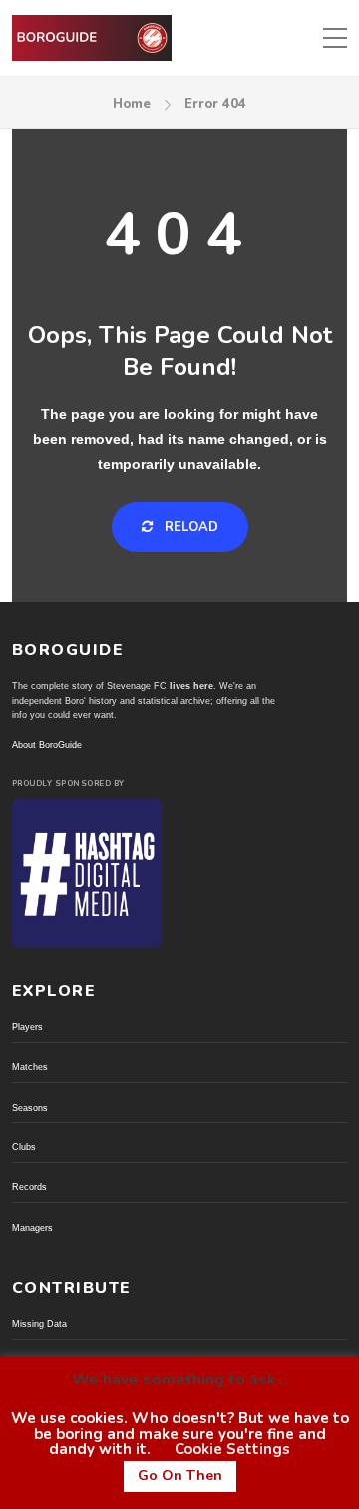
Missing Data (39, 1324)
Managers (32, 1228)
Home (132, 104)
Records (29, 1187)
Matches (30, 1067)
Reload (189, 527)
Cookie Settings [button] (232, 1449)
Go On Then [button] (180, 1475)
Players (27, 1027)
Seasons (30, 1108)
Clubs (24, 1147)
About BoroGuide (47, 745)
